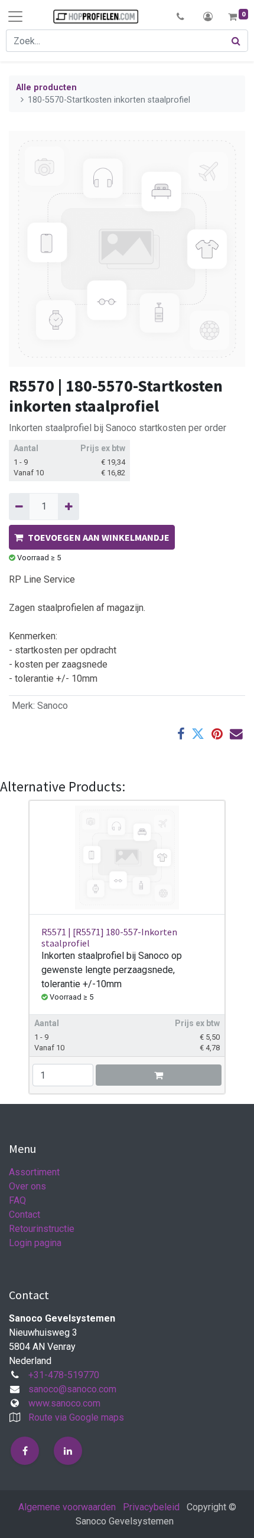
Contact (24, 1214)
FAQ (17, 1200)
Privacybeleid (151, 1507)
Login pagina (35, 1242)
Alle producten (46, 88)
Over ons (27, 1186)
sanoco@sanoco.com (72, 1389)
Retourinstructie (41, 1228)
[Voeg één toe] (68, 506)
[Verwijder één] (19, 506)
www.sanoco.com (64, 1403)
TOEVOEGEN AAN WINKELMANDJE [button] (99, 537)
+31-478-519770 (63, 1375)
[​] (25, 1451)
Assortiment (34, 1172)
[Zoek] (236, 40)
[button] (180, 16)
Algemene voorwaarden (67, 1507)
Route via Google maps (76, 1417)
